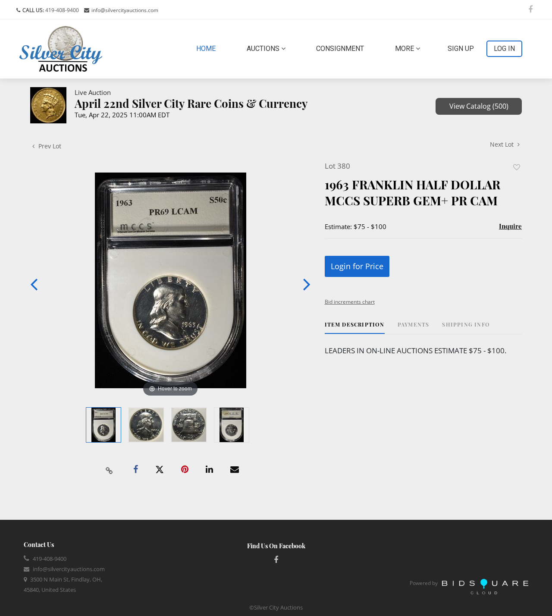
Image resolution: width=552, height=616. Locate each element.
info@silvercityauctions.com (124, 10)
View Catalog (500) (478, 106)
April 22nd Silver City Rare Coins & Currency (191, 103)
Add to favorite (516, 167)
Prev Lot (49, 146)
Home (207, 48)
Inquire (510, 226)
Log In (504, 48)
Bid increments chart (350, 301)
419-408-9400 (61, 10)
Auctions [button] (264, 48)
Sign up (461, 48)
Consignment (340, 48)
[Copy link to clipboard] (109, 470)
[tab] (355, 327)
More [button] (405, 48)
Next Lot (502, 144)
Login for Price (357, 266)
